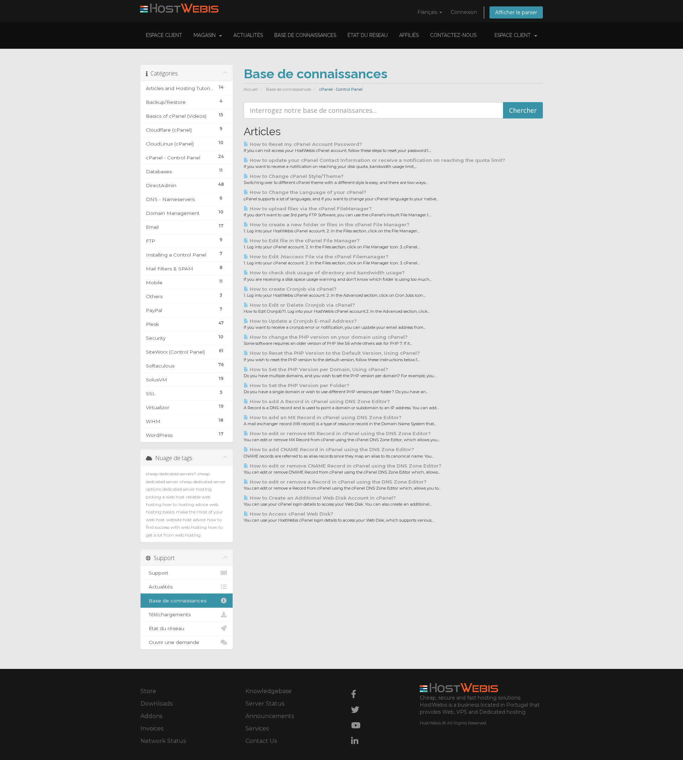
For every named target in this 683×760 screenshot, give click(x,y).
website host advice (186, 519)
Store (148, 691)
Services (257, 728)
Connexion (464, 12)
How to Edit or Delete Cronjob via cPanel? (301, 305)
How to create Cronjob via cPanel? (292, 289)
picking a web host (165, 497)
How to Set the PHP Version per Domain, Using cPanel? (318, 369)
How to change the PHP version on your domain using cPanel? (328, 337)
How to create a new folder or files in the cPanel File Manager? (328, 224)
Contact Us (261, 741)
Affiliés (409, 35)
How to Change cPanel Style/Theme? (296, 176)
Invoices (152, 728)
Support (157, 573)
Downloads (157, 703)
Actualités (248, 35)
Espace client (164, 35)
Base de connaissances (305, 35)
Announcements (269, 716)
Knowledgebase (268, 691)
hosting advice (193, 504)
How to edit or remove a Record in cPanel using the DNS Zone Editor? (337, 482)
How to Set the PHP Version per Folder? (298, 385)
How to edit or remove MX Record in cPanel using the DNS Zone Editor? (339, 433)
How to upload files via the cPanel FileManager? (310, 208)
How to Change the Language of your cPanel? (307, 192)
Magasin (206, 35)
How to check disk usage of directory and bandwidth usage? (326, 272)
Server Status (264, 703)
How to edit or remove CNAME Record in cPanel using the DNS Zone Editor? (344, 466)
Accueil (251, 89)
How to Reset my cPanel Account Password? (305, 144)
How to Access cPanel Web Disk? (290, 514)
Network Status (163, 741)
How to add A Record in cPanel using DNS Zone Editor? (319, 401)
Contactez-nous (453, 35)
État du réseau (368, 35)
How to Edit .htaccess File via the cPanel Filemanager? (318, 256)
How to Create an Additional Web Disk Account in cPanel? (322, 498)
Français (428, 12)
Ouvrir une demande (172, 642)
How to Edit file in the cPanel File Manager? (304, 240)
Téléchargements (168, 614)
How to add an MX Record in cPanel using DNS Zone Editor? (325, 417)
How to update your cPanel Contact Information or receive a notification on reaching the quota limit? (376, 160)
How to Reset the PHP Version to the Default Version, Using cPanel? (334, 353)
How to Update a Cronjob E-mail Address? (302, 321)
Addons (151, 716)
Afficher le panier (516, 12)
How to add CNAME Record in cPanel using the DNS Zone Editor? (331, 449)
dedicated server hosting (187, 489)
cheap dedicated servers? (171, 473)
